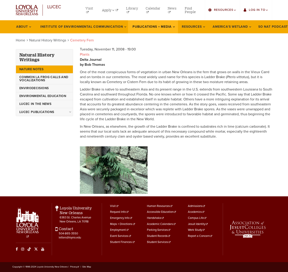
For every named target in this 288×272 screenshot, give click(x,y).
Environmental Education (42, 96)
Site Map (86, 266)
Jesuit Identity (196, 224)
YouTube (42, 249)
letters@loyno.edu (70, 237)
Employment (118, 230)
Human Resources (158, 206)
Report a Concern (199, 236)
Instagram (22, 249)
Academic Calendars (160, 224)
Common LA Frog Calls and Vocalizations (43, 78)
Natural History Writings (47, 40)
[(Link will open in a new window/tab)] (248, 229)
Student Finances (121, 242)
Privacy (73, 266)
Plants (84, 54)
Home (20, 40)
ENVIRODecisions (34, 88)
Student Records (157, 236)
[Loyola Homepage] (27, 223)
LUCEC (54, 7)
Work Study (195, 230)
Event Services (119, 236)
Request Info (118, 212)
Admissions (195, 206)
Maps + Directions (121, 224)
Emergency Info (119, 218)
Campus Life (196, 218)
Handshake (154, 218)
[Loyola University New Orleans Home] (27, 10)
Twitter (36, 249)
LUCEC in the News (35, 104)
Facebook (17, 249)
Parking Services (157, 230)
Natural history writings (36, 57)
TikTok (29, 249)
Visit (113, 206)
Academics (195, 212)
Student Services (157, 242)
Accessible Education (160, 212)
